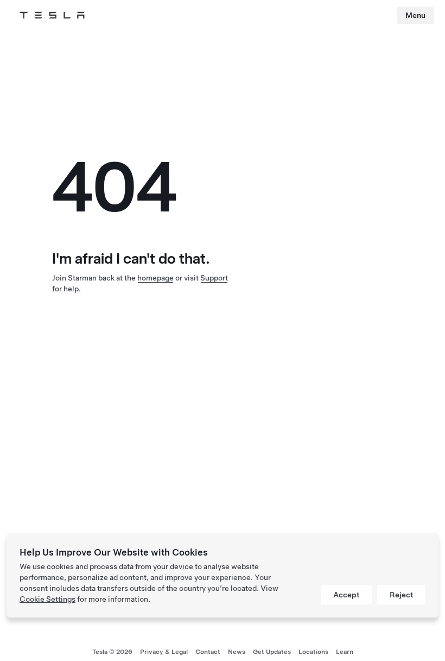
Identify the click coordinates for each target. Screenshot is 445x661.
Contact (207, 652)
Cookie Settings (47, 599)
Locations (313, 652)
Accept (346, 594)
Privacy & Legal (164, 652)
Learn (344, 652)
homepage (155, 277)
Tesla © (112, 652)
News (236, 652)
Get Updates (272, 652)
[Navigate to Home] (52, 15)
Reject (401, 594)
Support (214, 277)
